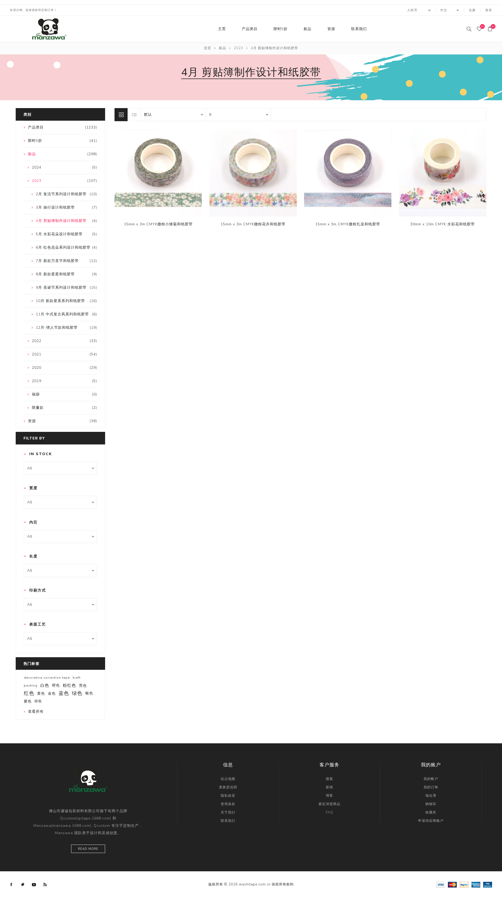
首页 (207, 48)
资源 (331, 28)
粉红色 (69, 685)
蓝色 (64, 693)
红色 (29, 693)
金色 (52, 693)
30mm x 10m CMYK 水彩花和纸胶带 (442, 224)
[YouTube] (34, 884)
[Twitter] (23, 884)
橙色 (56, 685)
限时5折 (280, 28)
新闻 (329, 787)
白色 (44, 685)
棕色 (38, 701)
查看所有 (36, 711)
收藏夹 (430, 812)
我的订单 (431, 787)
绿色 (77, 693)
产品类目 (250, 28)
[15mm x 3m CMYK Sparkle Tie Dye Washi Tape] (348, 173)
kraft (77, 677)
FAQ (329, 812)
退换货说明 (228, 787)
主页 (222, 28)
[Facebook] (11, 884)
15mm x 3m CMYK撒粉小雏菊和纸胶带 (158, 224)
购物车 (430, 804)
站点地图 (228, 779)
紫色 (28, 701)
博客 (329, 795)
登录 (488, 10)
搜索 (329, 779)
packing (30, 685)
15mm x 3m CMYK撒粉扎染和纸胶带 (347, 224)
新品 (307, 28)
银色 (89, 693)
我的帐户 (431, 779)
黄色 (41, 693)
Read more (88, 849)
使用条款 (228, 804)
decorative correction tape (47, 677)
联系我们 (359, 28)
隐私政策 (228, 795)
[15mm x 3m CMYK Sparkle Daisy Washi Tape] (158, 173)
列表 (134, 114)
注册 (472, 10)
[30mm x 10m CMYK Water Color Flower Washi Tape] (443, 173)
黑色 (83, 685)
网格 (121, 114)
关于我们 (228, 812)
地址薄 (430, 795)
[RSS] (45, 884)
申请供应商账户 (431, 820)
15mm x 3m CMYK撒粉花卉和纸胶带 (253, 224)
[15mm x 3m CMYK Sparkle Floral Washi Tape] (253, 173)
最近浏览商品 (329, 804)
